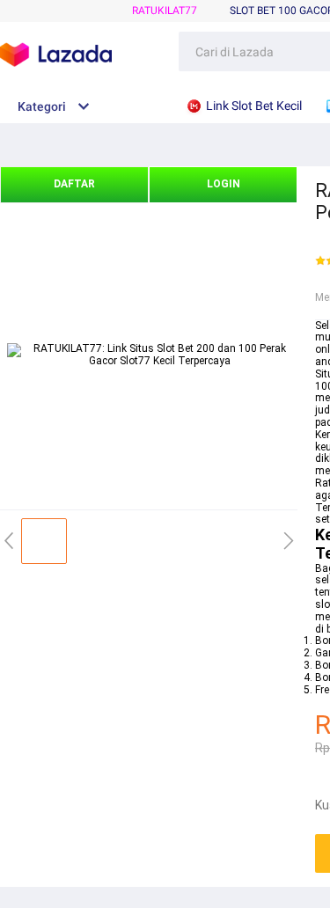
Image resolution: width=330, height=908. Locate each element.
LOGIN (223, 184)
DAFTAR (74, 184)
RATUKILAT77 (164, 10)
